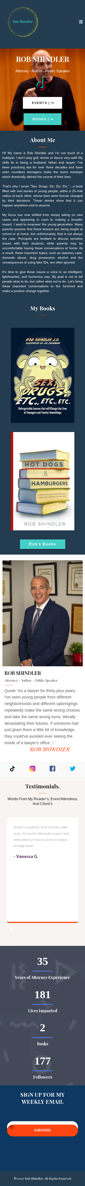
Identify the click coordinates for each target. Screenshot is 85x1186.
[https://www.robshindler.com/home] (23, 22)
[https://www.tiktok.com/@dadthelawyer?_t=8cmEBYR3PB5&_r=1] (42, 83)
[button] (81, 22)
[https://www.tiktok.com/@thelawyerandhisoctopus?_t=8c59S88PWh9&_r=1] (12, 768)
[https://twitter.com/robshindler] (73, 768)
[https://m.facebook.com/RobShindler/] (53, 768)
